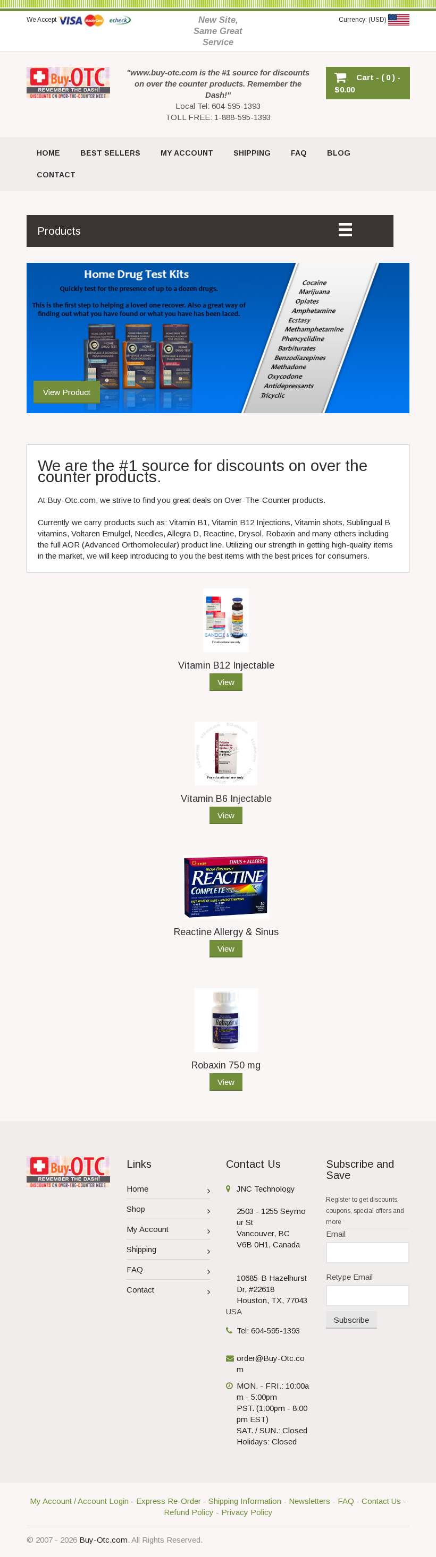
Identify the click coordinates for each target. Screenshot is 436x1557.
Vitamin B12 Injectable (226, 665)
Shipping (141, 1249)
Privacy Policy (247, 1512)
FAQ (135, 1269)
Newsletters (309, 1500)
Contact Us (381, 1500)
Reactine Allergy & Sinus (226, 932)
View (225, 682)
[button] (368, 83)
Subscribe (351, 1319)
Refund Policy (189, 1512)
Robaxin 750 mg (226, 1065)
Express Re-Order (168, 1500)
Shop (136, 1208)
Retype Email (349, 1276)
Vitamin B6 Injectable (226, 798)
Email (336, 1233)
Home (137, 1188)
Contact (140, 1289)
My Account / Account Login (79, 1500)
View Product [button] (66, 392)
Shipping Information (244, 1500)
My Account (148, 1229)
